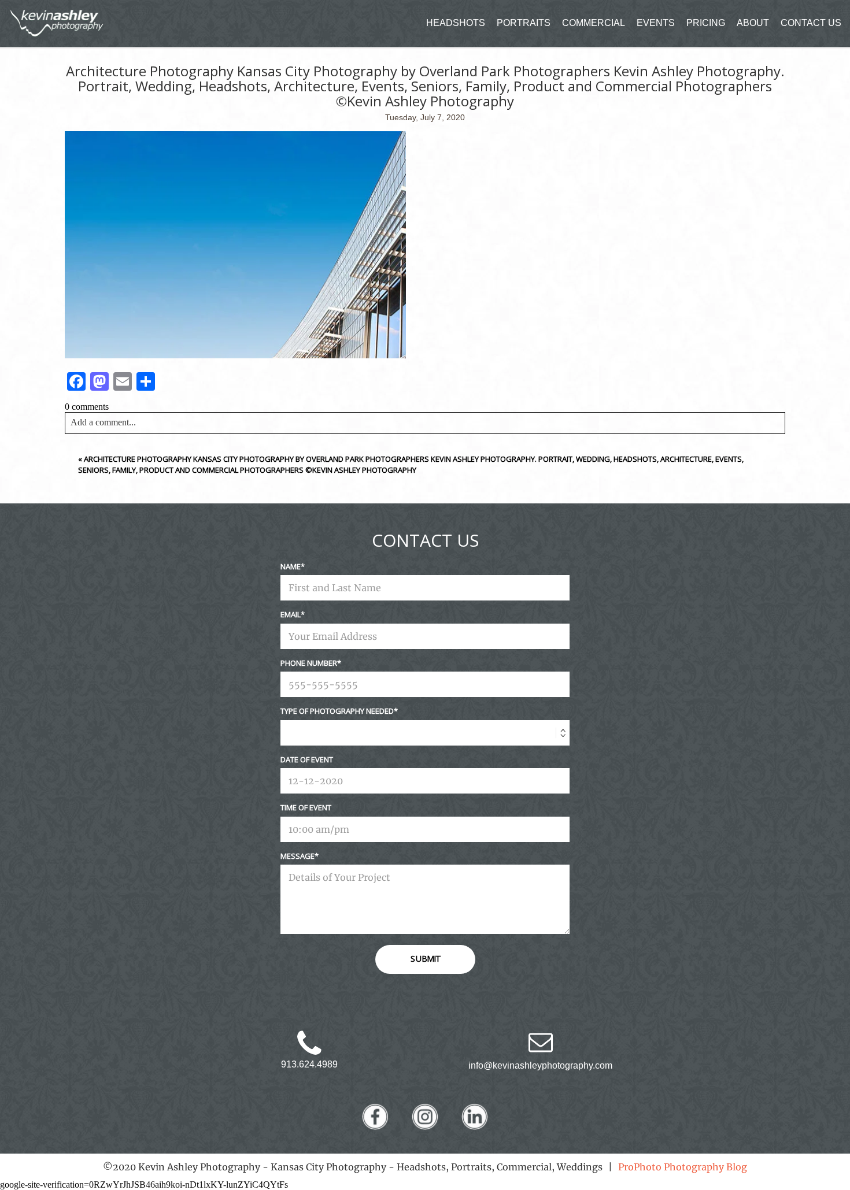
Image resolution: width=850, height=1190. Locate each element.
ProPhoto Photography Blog (682, 1167)
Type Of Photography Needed (337, 711)
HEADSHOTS (455, 23)
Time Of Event (305, 807)
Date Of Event (306, 759)
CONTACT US (811, 23)
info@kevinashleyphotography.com (540, 1065)
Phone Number (308, 663)
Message (297, 856)
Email (290, 614)
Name (290, 566)
